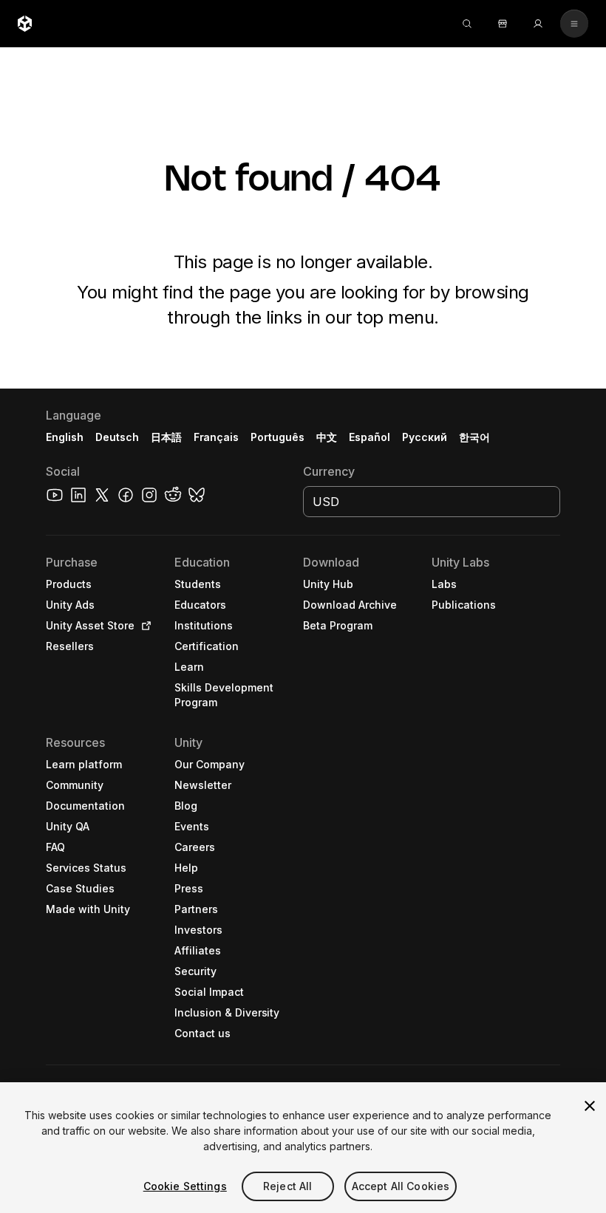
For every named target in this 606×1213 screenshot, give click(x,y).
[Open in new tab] (143, 626)
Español (369, 437)
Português (277, 437)
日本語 (166, 437)
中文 (326, 437)
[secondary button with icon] (574, 24)
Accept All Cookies (401, 1186)
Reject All (287, 1186)
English (65, 437)
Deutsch (117, 437)
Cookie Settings (185, 1186)
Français (216, 437)
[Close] (590, 1106)
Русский (424, 437)
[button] (303, 801)
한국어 (474, 437)
